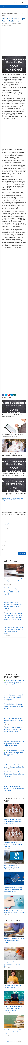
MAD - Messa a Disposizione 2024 (14, 12)
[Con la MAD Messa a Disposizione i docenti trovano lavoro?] (14, 485)
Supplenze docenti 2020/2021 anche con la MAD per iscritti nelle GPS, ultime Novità (14, 513)
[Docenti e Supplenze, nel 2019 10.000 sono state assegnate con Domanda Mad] (14, 445)
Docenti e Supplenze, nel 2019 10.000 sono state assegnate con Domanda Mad (14, 454)
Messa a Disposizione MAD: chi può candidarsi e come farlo (12, 415)
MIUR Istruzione (14, 2)
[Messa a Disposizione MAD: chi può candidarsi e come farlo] (14, 406)
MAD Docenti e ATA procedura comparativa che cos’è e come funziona (14, 435)
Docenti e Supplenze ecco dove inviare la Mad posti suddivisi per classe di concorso (14, 474)
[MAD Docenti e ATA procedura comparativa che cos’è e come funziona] (14, 426)
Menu (2, 7)
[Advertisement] (14, 41)
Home (3, 12)
